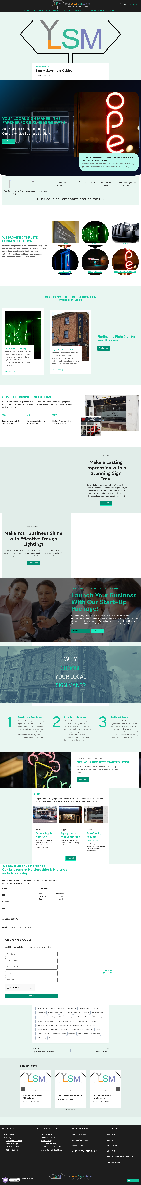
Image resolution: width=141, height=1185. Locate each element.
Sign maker (53, 1030)
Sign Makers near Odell (100, 1050)
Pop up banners (62, 1021)
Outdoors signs (98, 1017)
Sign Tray (98, 1030)
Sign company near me (77, 1025)
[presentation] (35, 1080)
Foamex (77, 1013)
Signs (47, 1034)
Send (31, 996)
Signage (65, 244)
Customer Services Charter (51, 1147)
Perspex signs (49, 1021)
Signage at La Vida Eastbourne (70, 835)
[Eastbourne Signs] (36, 184)
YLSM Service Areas (42, 67)
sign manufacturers (77, 1030)
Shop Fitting (53, 1025)
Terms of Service (47, 1135)
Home (26, 10)
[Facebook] (129, 1180)
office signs (87, 1017)
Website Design (65, 272)
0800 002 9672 (132, 4)
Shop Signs (64, 1025)
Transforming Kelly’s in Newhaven (94, 837)
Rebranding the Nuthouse (44, 835)
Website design (41, 1038)
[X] (133, 1180)
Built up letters (71, 1009)
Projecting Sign (41, 1025)
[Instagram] (137, 1180)
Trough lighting (83, 1034)
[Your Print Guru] (13, 184)
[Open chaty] (5, 1180)
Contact (92, 10)
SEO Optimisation (95, 272)
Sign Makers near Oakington (43, 1050)
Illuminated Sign (41, 1017)
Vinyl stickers (95, 1034)
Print (72, 1021)
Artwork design (41, 1009)
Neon (61, 1017)
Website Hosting (54, 1038)
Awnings (95, 244)
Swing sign (72, 1034)
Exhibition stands (66, 1013)
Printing (125, 244)
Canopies (95, 1009)
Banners (61, 1009)
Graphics (85, 1013)
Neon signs (69, 1017)
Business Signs (84, 1009)
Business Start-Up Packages (125, 272)
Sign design (91, 1025)
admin (39, 75)
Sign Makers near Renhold (70, 1095)
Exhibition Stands (12, 1147)
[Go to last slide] (23, 1089)
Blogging (113, 10)
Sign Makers (64, 1030)
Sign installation (41, 1030)
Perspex (39, 1021)
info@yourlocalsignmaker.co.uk (20, 927)
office (78, 1017)
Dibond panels (53, 1013)
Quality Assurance (48, 1138)
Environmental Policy (49, 1144)
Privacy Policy (46, 1141)
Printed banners (82, 1021)
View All (70, 858)
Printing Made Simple (14, 1141)
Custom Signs (41, 1013)
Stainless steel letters (59, 1034)
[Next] (118, 1089)
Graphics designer (97, 1013)
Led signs (52, 1017)
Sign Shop (89, 1030)
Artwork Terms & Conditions (51, 1150)
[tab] (66, 1109)
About (33, 10)
